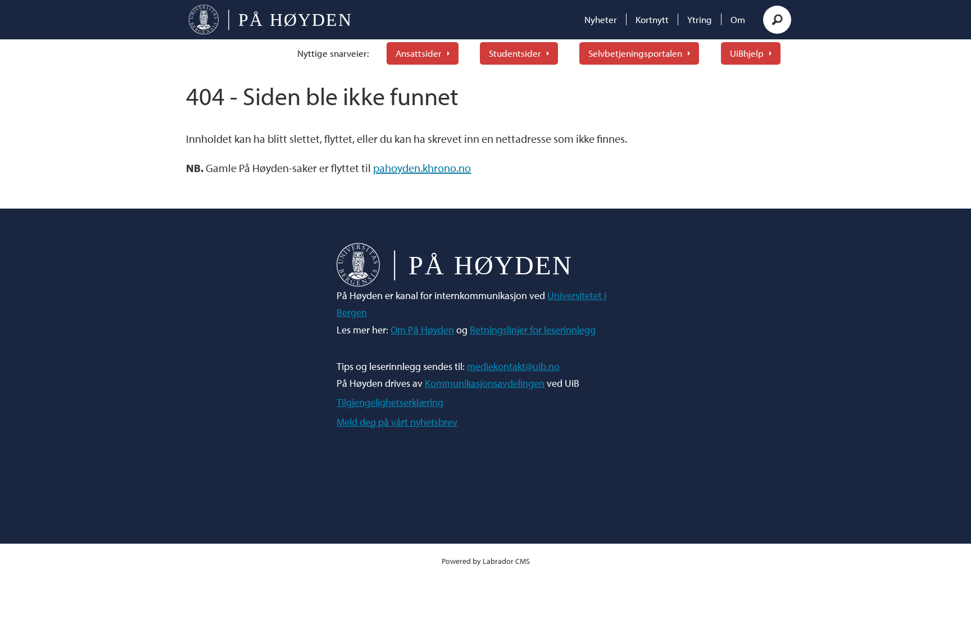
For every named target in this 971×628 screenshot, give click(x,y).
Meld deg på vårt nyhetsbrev (397, 421)
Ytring (699, 19)
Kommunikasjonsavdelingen (485, 383)
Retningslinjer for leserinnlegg (533, 329)
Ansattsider (419, 53)
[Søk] (777, 20)
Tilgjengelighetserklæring (390, 402)
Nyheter (600, 19)
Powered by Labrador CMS (486, 560)
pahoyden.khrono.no (422, 168)
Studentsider (515, 53)
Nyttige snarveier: (333, 53)
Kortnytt (652, 19)
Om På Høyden (422, 329)
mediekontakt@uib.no (513, 366)
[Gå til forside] (270, 19)
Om (737, 19)
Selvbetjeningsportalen (635, 53)
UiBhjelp (747, 53)
